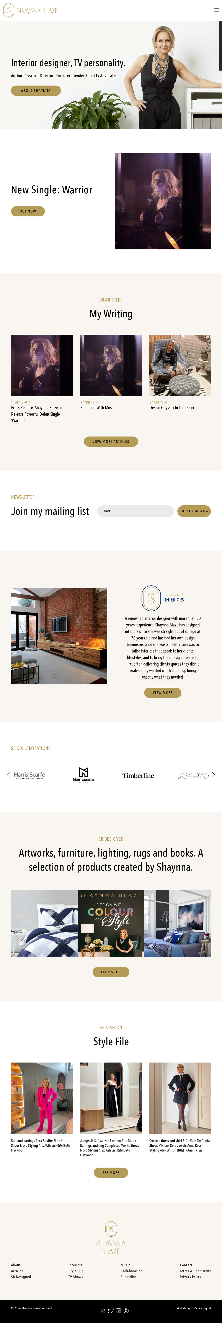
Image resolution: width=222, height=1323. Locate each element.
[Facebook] (118, 1311)
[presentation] (8, 776)
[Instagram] (103, 1311)
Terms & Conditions (195, 1271)
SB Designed (21, 1277)
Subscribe (128, 1277)
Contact (186, 1265)
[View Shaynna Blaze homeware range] (44, 923)
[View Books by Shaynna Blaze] (111, 923)
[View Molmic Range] (177, 923)
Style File (76, 1271)
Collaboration (132, 1271)
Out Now (28, 211)
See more (111, 1173)
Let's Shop (111, 972)
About (16, 1265)
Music (125, 1265)
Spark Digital (203, 1308)
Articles (17, 1271)
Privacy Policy (190, 1277)
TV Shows (76, 1277)
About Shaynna (36, 91)
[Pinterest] (126, 1311)
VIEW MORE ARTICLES (111, 442)
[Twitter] (111, 1311)
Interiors (75, 1265)
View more (163, 693)
